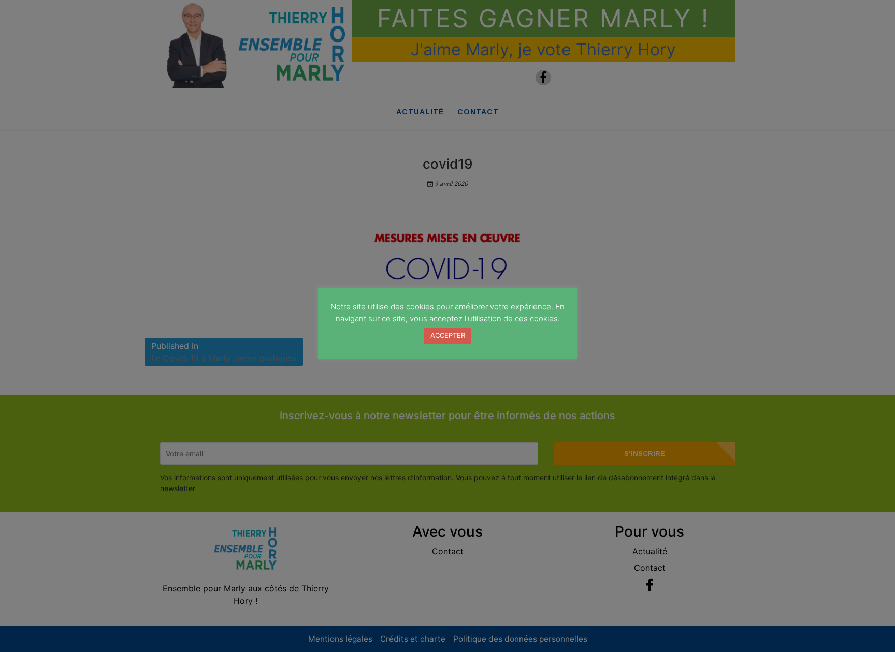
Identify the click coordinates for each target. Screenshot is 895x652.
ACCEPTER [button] (447, 335)
